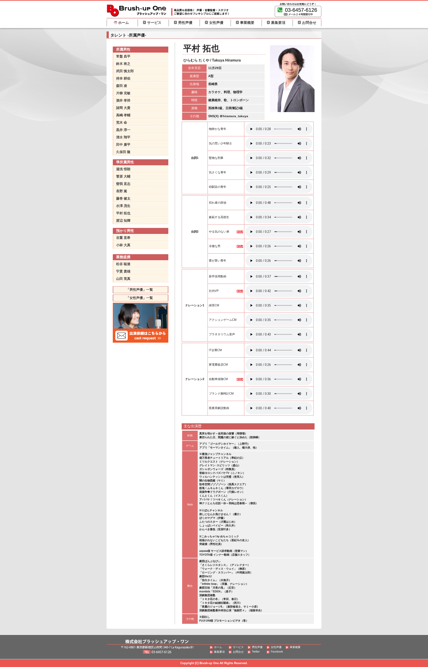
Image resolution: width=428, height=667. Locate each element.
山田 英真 (123, 278)
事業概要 (247, 23)
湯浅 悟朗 (123, 169)
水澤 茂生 (123, 206)
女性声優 (216, 23)
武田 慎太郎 (125, 71)
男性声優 (185, 23)
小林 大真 (123, 245)
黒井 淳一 (123, 130)
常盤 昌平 (123, 56)
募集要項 (278, 23)
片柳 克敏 (123, 93)
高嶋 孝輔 (123, 115)
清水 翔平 (123, 137)
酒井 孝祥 (123, 100)
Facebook (277, 651)
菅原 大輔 (123, 176)
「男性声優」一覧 (139, 289)
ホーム (123, 23)
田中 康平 (123, 144)
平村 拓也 (123, 213)
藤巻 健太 (123, 198)
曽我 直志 (123, 184)
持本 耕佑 (123, 78)
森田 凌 (121, 86)
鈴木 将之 (123, 63)
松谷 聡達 (123, 264)
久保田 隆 (123, 152)
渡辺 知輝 (123, 220)
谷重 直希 (123, 237)
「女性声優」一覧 (139, 298)
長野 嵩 (121, 191)
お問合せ (309, 23)
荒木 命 (121, 122)
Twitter (256, 651)
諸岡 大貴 (123, 108)
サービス (154, 23)
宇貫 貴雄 (123, 271)
